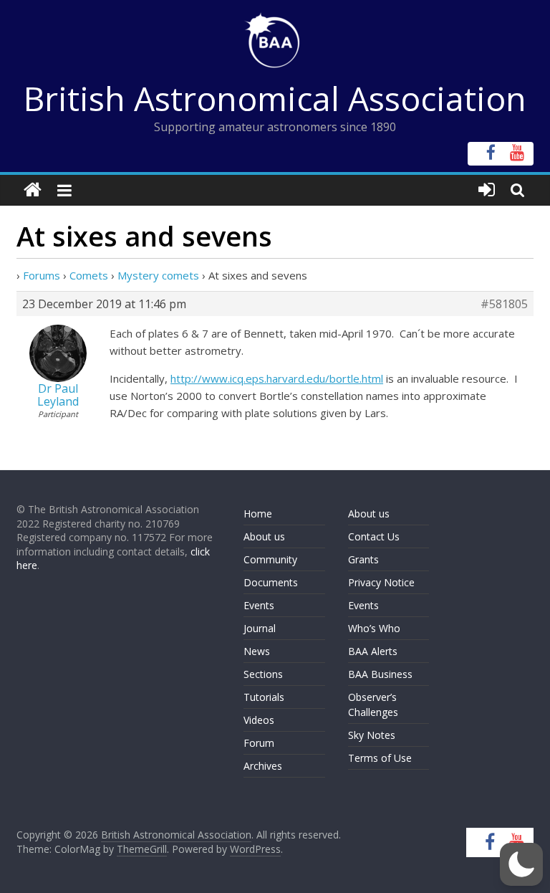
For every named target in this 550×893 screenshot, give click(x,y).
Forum (258, 743)
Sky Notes (371, 735)
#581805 (504, 303)
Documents (270, 582)
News (256, 651)
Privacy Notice (381, 582)
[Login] (486, 190)
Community (270, 559)
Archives (262, 766)
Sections (263, 674)
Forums (41, 275)
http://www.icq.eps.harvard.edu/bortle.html (276, 378)
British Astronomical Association (275, 98)
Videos (258, 720)
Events (258, 605)
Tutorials (263, 697)
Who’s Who (374, 628)
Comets (88, 275)
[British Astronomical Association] (32, 190)
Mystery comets (158, 275)
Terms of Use (380, 758)
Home (257, 513)
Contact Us (374, 536)
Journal (259, 628)
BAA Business (380, 674)
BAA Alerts (372, 651)
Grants (363, 559)
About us (264, 536)
